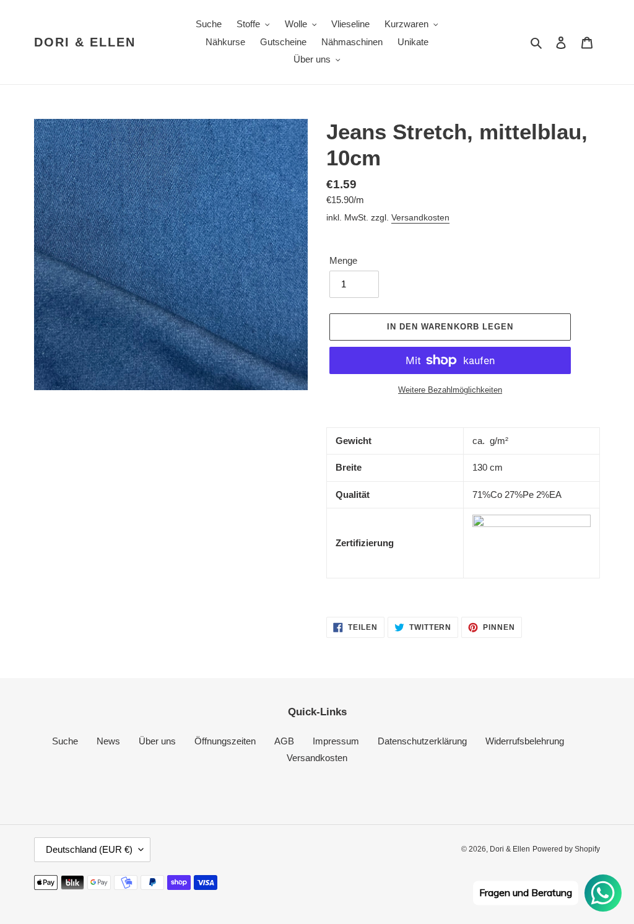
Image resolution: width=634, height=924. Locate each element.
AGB (284, 741)
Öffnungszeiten (225, 741)
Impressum (336, 741)
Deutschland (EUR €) (89, 849)
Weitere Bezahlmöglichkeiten (450, 389)
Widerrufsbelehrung (524, 741)
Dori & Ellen (85, 42)
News (108, 741)
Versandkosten (420, 217)
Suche (65, 741)
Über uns (157, 741)
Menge (343, 260)
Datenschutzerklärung (422, 741)
